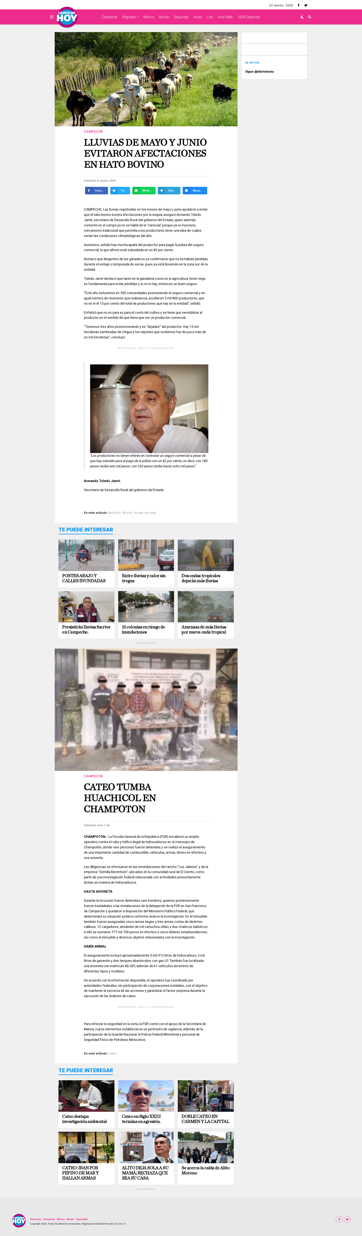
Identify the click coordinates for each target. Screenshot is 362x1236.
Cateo (112, 1053)
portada (150, 512)
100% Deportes (249, 17)
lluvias (138, 512)
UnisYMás (225, 17)
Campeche (109, 17)
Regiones (129, 17)
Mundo (164, 17)
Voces (197, 17)
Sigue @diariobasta (259, 71)
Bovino (128, 512)
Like (210, 17)
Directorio (35, 1219)
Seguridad (181, 17)
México (148, 17)
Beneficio (114, 512)
